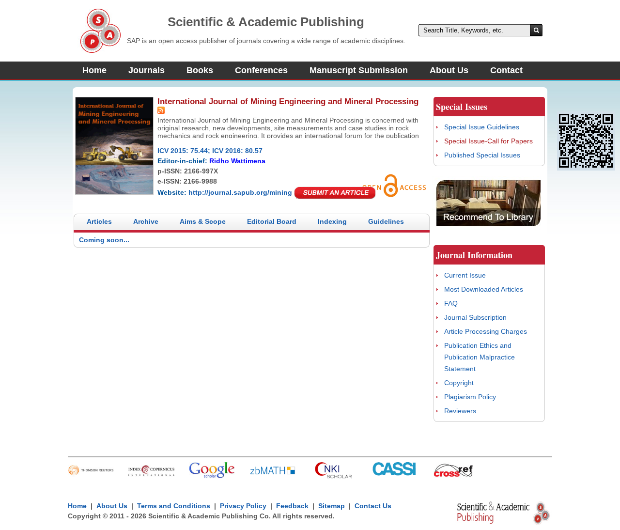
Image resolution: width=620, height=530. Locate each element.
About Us (449, 70)
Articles (99, 221)
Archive (145, 221)
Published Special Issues (482, 155)
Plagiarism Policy (470, 397)
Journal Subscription (475, 317)
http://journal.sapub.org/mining (240, 192)
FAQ (451, 303)
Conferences (261, 70)
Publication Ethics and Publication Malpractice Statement (479, 357)
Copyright (459, 383)
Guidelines (386, 221)
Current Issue (465, 275)
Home (94, 70)
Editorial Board (271, 221)
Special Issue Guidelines (481, 127)
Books (199, 70)
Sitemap (331, 506)
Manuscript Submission (359, 70)
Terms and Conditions (173, 506)
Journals (146, 70)
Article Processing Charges (485, 331)
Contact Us (373, 506)
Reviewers (460, 411)
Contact (506, 70)
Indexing (332, 221)
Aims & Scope (203, 221)
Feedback (292, 506)
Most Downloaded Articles (483, 289)
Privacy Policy (243, 506)
